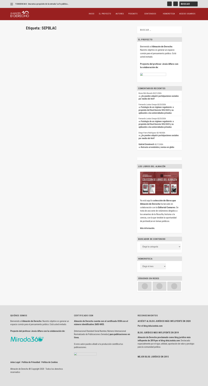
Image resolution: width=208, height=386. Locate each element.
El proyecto (105, 14)
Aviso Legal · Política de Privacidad (25, 362)
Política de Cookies (49, 362)
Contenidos (150, 14)
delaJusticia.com (155, 326)
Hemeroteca (169, 14)
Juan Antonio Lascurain (69, 99)
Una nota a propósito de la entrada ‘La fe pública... (48, 4)
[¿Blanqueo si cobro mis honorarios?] (74, 61)
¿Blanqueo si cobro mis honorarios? (49, 94)
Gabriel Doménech (146, 144)
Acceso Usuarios (187, 14)
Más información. (147, 228)
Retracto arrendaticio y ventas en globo (157, 147)
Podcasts (132, 14)
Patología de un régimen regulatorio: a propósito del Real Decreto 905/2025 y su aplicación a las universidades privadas (156, 110)
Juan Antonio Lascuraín (40, 99)
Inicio (91, 14)
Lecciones (83, 99)
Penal (90, 99)
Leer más (35, 111)
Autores (120, 14)
